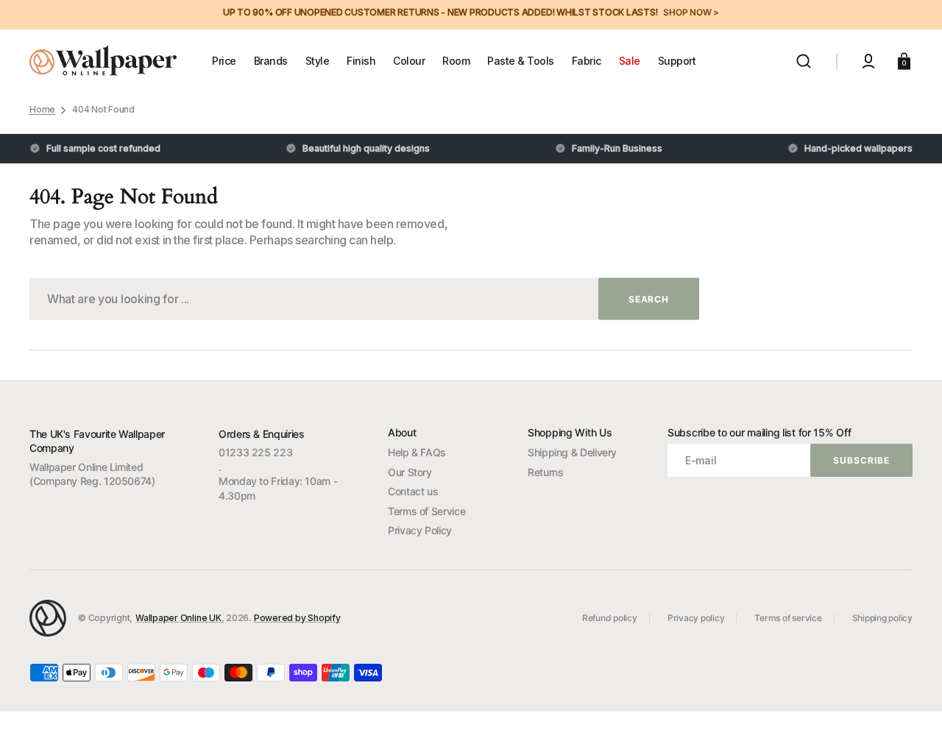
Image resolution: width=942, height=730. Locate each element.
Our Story (410, 472)
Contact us (413, 491)
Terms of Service (426, 511)
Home (42, 109)
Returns (545, 472)
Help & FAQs (417, 452)
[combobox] (364, 299)
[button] (803, 61)
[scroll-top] (910, 698)
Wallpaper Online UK (178, 617)
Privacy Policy (420, 530)
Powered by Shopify (297, 617)
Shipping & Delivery (572, 452)
